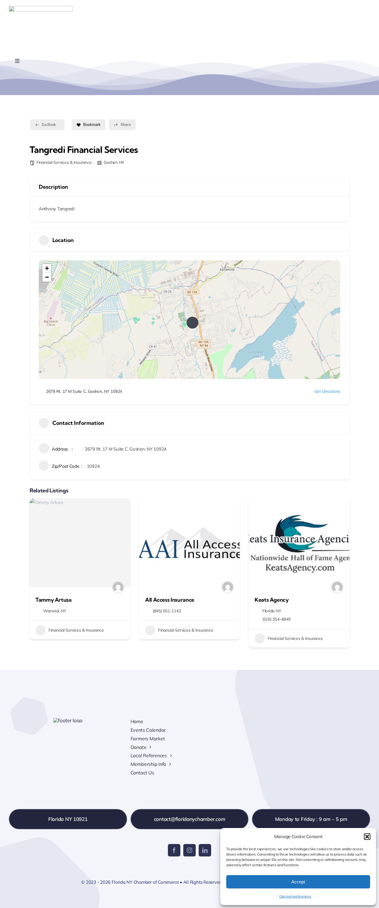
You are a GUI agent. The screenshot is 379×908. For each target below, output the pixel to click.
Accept (298, 881)
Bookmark (92, 124)
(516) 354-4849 (276, 619)
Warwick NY (54, 611)
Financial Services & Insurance (63, 162)
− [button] (47, 277)
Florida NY (271, 611)
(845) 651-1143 (167, 611)
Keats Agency (272, 599)
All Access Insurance (169, 599)
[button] (367, 837)
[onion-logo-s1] (41, 8)
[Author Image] (118, 587)
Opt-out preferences (295, 896)
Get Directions (327, 391)
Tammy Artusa (54, 599)
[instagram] (189, 850)
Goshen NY (114, 162)
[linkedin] (205, 850)
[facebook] (174, 850)
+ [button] (47, 268)
